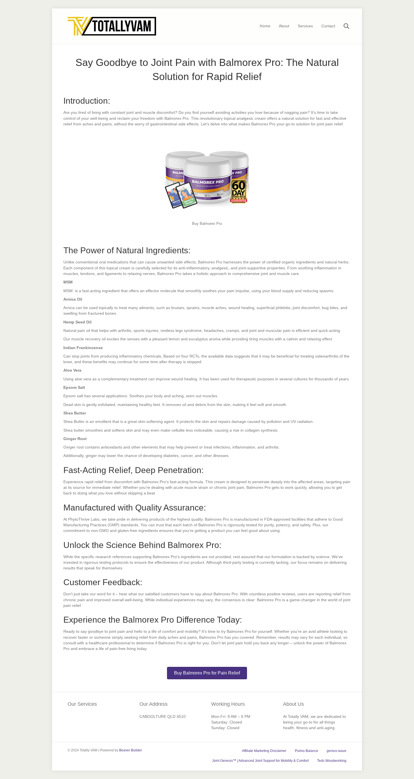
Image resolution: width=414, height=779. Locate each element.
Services (305, 26)
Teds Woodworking (331, 761)
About (284, 26)
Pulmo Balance (306, 751)
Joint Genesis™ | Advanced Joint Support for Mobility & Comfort (260, 761)
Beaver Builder (130, 750)
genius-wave (336, 751)
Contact (328, 26)
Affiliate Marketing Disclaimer (264, 751)
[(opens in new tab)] (207, 176)
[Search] (342, 26)
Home (265, 26)
